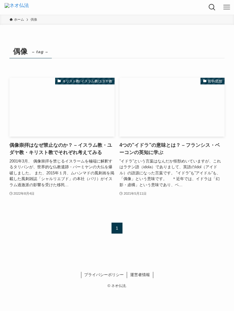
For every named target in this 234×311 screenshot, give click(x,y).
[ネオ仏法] (17, 7)
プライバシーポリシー (104, 274)
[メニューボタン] (226, 7)
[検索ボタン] (212, 7)
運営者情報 (140, 274)
